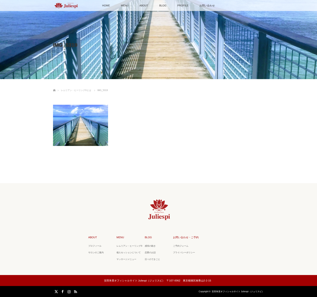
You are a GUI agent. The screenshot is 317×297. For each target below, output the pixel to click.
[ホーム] (54, 86)
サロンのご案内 (96, 252)
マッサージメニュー (126, 259)
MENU (124, 5)
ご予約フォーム (180, 246)
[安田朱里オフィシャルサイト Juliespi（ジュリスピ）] (158, 219)
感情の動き (150, 246)
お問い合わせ (207, 5)
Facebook (62, 291)
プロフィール (94, 246)
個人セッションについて (128, 252)
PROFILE (182, 5)
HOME (106, 5)
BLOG (162, 5)
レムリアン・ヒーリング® (129, 246)
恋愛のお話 (150, 252)
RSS (75, 291)
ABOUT (143, 5)
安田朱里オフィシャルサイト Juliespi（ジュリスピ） (238, 291)
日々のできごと (152, 259)
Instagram (68, 291)
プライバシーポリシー (184, 252)
